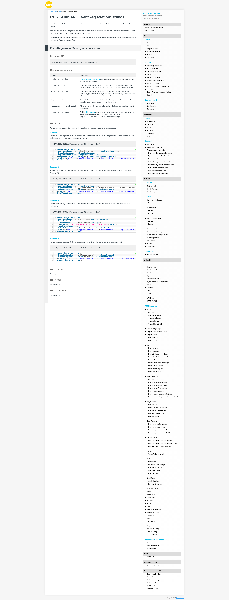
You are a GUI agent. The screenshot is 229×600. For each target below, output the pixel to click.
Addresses (151, 500)
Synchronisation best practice (157, 282)
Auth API (147, 260)
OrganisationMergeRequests (157, 332)
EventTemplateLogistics (156, 427)
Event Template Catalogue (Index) (159, 92)
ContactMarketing (154, 318)
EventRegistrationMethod (91, 79)
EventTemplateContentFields (158, 430)
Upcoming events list (154, 66)
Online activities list (154, 71)
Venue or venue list (153, 77)
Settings (150, 124)
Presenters (151, 241)
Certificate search (153, 589)
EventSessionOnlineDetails (157, 385)
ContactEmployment (155, 315)
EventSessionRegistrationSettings (160, 394)
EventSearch (151, 208)
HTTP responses (153, 273)
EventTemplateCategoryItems (157, 235)
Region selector (152, 49)
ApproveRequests (154, 470)
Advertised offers (153, 255)
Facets (150, 213)
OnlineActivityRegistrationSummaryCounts (163, 443)
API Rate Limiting (150, 562)
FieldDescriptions (153, 512)
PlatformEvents (152, 489)
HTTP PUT (55, 280)
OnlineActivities (152, 437)
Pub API (147, 179)
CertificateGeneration (155, 416)
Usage (150, 290)
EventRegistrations (153, 238)
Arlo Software (180, 598)
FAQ (148, 136)
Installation (151, 121)
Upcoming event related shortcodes (160, 156)
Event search (151, 586)
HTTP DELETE (58, 290)
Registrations (151, 402)
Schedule (150, 89)
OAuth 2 (150, 287)
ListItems (151, 521)
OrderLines (152, 462)
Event (93, 24)
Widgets (150, 130)
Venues (149, 243)
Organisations (152, 335)
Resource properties (61, 70)
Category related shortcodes (158, 168)
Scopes (151, 293)
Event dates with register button (158, 577)
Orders (149, 459)
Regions (150, 503)
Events (149, 345)
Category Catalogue (154, 83)
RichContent (90, 112)
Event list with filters (154, 574)
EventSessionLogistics (156, 391)
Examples (150, 109)
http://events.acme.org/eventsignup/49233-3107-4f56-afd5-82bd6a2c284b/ (106, 188)
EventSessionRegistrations (157, 388)
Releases (150, 54)
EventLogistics (153, 351)
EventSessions (152, 376)
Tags (149, 506)
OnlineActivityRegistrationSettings (160, 440)
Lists (149, 518)
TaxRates (150, 515)
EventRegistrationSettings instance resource (77, 48)
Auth (59, 11)
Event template (152, 68)
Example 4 (54, 239)
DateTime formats (153, 546)
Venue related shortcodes (157, 171)
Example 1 (54, 132)
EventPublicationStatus (156, 366)
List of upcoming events (155, 580)
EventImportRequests (155, 369)
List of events (152, 583)
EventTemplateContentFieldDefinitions (161, 433)
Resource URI (57, 56)
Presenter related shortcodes (158, 173)
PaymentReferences (155, 467)
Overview (150, 43)
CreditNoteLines (153, 481)
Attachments (154, 535)
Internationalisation (153, 52)
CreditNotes (151, 478)
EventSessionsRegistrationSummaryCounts (163, 397)
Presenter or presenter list (156, 80)
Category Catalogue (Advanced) (158, 86)
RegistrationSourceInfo (156, 413)
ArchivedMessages (153, 529)
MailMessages (153, 532)
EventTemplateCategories (156, 232)
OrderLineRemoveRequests (157, 465)
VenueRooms (151, 495)
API (56, 11)
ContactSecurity (153, 321)
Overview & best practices (156, 566)
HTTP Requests (152, 189)
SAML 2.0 (150, 557)
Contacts (150, 309)
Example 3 (54, 200)
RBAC (149, 285)
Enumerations (152, 543)
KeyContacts (152, 340)
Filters (149, 46)
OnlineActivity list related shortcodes (161, 165)
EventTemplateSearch (154, 218)
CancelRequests (154, 473)
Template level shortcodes (156, 150)
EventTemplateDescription (157, 424)
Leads (149, 492)
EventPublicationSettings (157, 360)
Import (149, 127)
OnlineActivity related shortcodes (159, 162)
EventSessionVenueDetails (157, 382)
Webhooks (150, 298)
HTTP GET (56, 123)
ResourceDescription (154, 509)
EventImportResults (155, 371)
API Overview (149, 30)
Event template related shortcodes (160, 153)
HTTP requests (152, 270)
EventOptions (153, 348)
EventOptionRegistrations (157, 410)
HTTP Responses (153, 192)
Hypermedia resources (155, 276)
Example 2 (54, 167)
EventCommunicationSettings (158, 363)
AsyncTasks (151, 526)
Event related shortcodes (157, 159)
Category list (151, 74)
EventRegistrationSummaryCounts (160, 357)
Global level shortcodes (155, 147)
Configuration (151, 106)
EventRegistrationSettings (158, 354)
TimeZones (151, 246)
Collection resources (154, 279)
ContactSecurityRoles (155, 324)
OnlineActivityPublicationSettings (159, 446)
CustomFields (153, 312)
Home (52, 11)
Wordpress (148, 114)
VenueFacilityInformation (156, 454)
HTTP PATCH (152, 301)
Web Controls (149, 36)
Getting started (152, 186)
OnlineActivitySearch (154, 200)
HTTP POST (56, 269)
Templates (150, 133)
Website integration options (154, 27)
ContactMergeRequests (155, 329)
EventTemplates (152, 229)
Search (149, 95)
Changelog (150, 57)
